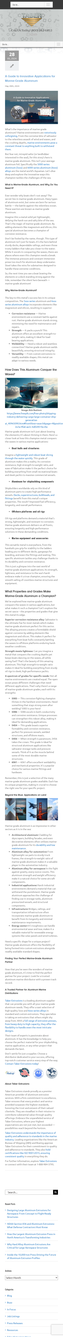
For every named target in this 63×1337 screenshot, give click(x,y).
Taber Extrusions (14, 1000)
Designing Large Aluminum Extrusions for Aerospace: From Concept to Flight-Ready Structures (29, 1213)
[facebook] (27, 34)
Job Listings (13, 1316)
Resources (12, 1329)
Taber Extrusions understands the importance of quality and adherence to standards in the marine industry (31, 1136)
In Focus (11, 1309)
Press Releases (15, 1323)
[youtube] (35, 34)
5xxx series (29, 300)
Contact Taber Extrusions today (21, 1063)
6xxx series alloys (37, 1010)
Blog (9, 1295)
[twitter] (30, 34)
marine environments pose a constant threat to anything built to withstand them (31, 146)
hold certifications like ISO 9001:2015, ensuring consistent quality (27, 1153)
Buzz (9, 1302)
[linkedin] (33, 34)
